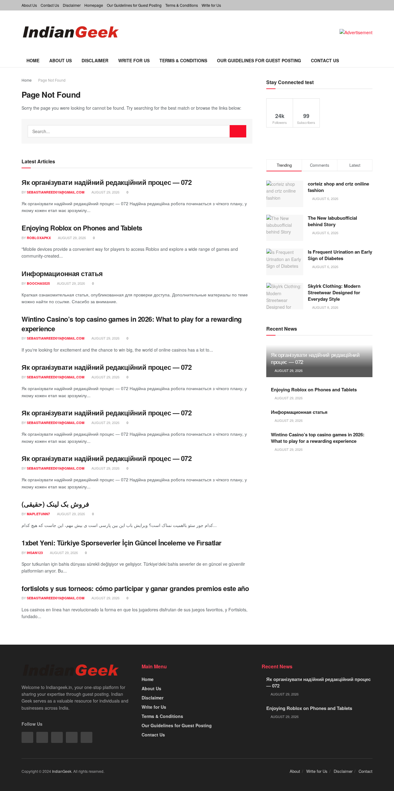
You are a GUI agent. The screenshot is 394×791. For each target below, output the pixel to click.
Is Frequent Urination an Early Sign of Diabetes (340, 255)
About (295, 771)
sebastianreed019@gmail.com (55, 192)
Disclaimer (72, 5)
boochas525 (38, 283)
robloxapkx (39, 237)
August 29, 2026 (104, 192)
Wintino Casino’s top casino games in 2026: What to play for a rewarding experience (132, 323)
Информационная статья (62, 273)
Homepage (93, 5)
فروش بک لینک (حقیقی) (55, 504)
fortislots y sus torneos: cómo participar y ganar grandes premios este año (135, 588)
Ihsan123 (35, 552)
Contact (365, 771)
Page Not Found (52, 80)
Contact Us (50, 5)
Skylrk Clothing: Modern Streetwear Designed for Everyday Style (334, 292)
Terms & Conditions (181, 5)
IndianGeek (61, 771)
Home (32, 60)
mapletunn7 (38, 514)
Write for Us (211, 5)
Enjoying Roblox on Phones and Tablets (82, 228)
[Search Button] (238, 131)
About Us (29, 5)
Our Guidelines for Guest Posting (134, 5)
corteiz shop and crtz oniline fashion (338, 187)
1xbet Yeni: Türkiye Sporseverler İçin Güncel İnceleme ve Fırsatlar (122, 543)
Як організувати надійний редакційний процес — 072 (106, 182)
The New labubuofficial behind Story (332, 221)
